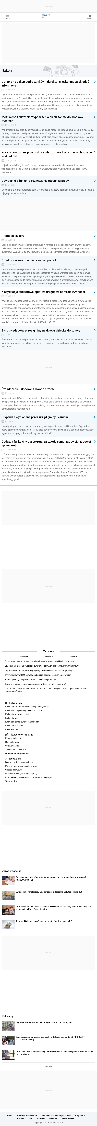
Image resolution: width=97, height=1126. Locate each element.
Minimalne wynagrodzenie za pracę (21, 774)
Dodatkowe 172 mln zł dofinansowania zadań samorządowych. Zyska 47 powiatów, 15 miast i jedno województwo (46, 690)
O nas (10, 1115)
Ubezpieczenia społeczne (17, 753)
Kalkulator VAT (12, 718)
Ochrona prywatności (27, 1115)
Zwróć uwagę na (11, 871)
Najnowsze (49, 656)
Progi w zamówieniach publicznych (21, 766)
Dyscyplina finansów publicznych (20, 762)
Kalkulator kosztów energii (17, 714)
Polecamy (7, 1016)
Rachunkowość (12, 742)
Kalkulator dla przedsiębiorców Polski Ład (24, 710)
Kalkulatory (15, 703)
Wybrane (73, 656)
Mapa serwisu (68, 1118)
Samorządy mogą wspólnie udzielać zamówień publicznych (31, 679)
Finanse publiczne (13, 738)
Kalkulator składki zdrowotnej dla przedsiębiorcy (26, 707)
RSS (30, 1118)
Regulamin (80, 1115)
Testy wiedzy (11, 781)
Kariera (20, 1118)
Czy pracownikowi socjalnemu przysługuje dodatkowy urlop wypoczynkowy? (39, 670)
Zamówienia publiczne (15, 750)
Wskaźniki (15, 758)
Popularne (24, 656)
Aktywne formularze (21, 734)
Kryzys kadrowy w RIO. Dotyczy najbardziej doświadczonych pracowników (38, 675)
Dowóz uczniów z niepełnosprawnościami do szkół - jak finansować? (35, 684)
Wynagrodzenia (12, 746)
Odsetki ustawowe (13, 770)
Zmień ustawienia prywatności (56, 1115)
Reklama (53, 1118)
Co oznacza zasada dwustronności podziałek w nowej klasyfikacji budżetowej (39, 661)
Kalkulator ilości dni (14, 726)
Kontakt (41, 1118)
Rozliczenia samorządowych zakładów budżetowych (29, 777)
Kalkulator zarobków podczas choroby (22, 722)
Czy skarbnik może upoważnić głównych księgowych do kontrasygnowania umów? (42, 666)
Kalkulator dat (11, 729)
